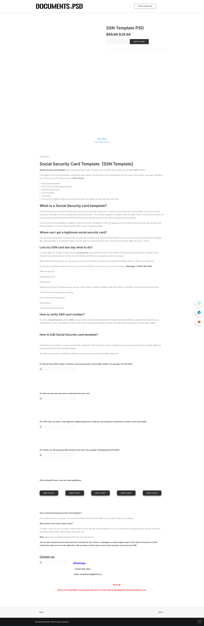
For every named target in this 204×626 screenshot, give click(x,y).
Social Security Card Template (70, 163)
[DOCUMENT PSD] (59, 6)
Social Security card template (80, 206)
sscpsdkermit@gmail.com (91, 574)
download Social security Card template (63, 513)
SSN (135, 170)
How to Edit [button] (48, 493)
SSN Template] (118, 163)
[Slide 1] (66, 92)
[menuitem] (144, 6)
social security (82, 253)
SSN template (78, 178)
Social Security (55, 320)
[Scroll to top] (199, 621)
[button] (162, 6)
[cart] (167, 6)
